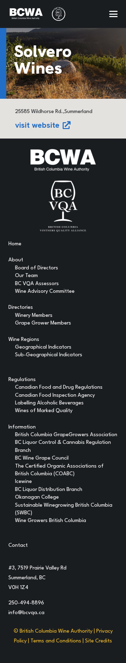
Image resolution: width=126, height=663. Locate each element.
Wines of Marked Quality (43, 411)
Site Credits (98, 641)
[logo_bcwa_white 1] (26, 14)
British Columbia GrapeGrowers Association (66, 435)
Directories (20, 307)
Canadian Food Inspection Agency (55, 395)
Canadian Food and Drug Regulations (59, 387)
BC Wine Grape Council (42, 458)
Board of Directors (36, 268)
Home (14, 244)
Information (22, 427)
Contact (18, 545)
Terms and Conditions (55, 641)
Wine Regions (23, 339)
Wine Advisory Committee (45, 291)
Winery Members (33, 315)
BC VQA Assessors (37, 283)
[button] (113, 14)
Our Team (26, 275)
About (15, 260)
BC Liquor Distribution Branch (48, 489)
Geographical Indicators (43, 347)
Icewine (23, 481)
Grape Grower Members (43, 323)
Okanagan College (37, 497)
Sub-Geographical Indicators (48, 355)
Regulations (22, 379)
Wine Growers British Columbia (50, 520)
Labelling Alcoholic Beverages (49, 403)
